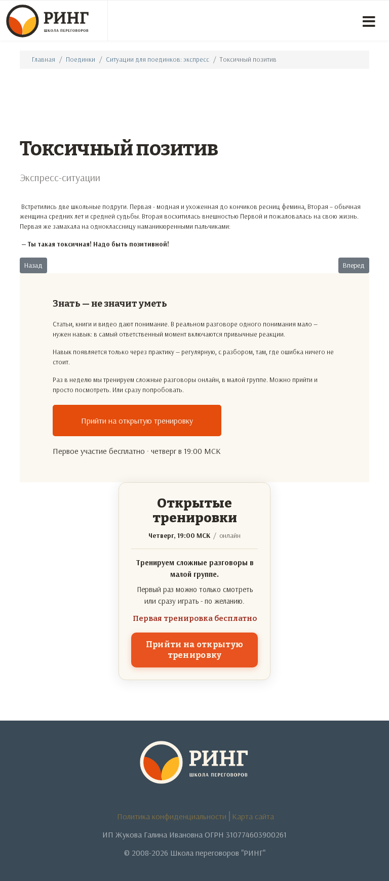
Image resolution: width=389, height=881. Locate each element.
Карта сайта (253, 816)
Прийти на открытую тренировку (137, 420)
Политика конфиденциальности (171, 816)
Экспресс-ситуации (60, 177)
